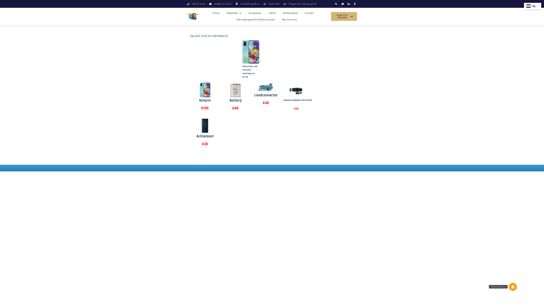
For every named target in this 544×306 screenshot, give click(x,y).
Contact (309, 13)
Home (216, 13)
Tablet (272, 13)
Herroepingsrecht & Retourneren (256, 19)
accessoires (254, 13)
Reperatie (232, 13)
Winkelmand (290, 13)
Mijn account (289, 19)
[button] (336, 4)
